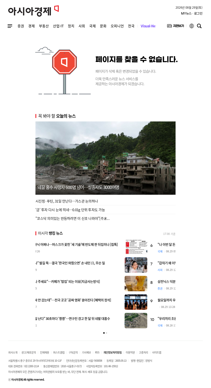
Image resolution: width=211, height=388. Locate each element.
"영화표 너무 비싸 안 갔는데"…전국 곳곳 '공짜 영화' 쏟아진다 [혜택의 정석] (91, 299)
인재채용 (44, 352)
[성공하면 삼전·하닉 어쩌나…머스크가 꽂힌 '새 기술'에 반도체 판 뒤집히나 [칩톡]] (164, 246)
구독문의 (73, 352)
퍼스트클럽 (58, 352)
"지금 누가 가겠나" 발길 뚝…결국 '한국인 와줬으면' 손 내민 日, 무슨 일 (88, 262)
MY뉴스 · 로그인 (192, 13)
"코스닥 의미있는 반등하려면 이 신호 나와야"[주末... (72, 218)
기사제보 (86, 352)
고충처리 (143, 352)
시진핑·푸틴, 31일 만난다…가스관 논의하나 (66, 201)
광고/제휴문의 (28, 352)
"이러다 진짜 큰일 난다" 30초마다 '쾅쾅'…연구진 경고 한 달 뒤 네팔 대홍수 (90, 318)
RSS (97, 352)
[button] (104, 333)
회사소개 (12, 352)
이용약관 (130, 352)
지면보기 (175, 26)
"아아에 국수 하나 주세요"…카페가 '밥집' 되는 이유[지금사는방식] (85, 281)
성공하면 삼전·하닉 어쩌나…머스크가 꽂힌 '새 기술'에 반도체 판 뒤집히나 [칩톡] (94, 244)
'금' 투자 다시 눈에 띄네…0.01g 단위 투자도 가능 (70, 209)
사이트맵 (156, 352)
